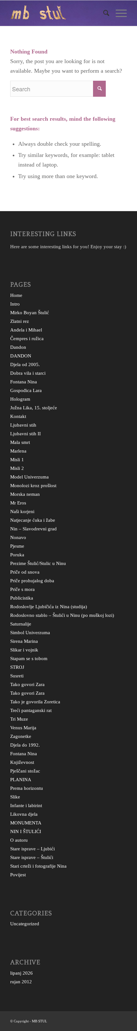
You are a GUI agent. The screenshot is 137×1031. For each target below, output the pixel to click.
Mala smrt (20, 442)
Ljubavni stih (23, 425)
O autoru (19, 840)
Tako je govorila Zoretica (35, 701)
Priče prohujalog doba (32, 580)
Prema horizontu (26, 788)
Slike (15, 796)
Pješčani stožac (25, 770)
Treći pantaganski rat (31, 710)
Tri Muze (19, 719)
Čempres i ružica (27, 338)
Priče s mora (22, 589)
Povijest (18, 874)
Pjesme (17, 546)
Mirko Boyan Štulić (29, 312)
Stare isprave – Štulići (31, 857)
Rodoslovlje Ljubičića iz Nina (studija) (48, 606)
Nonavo (18, 537)
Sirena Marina (24, 641)
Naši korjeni (22, 511)
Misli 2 (17, 468)
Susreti (17, 675)
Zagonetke (20, 736)
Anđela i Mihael (26, 329)
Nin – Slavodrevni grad (33, 528)
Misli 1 (17, 459)
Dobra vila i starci (28, 373)
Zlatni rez (19, 321)
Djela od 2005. (25, 364)
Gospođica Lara (26, 390)
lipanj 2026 (21, 973)
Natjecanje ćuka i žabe (32, 520)
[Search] (103, 13)
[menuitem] (103, 13)
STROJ (17, 667)
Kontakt (18, 416)
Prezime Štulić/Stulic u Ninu (38, 563)
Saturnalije (20, 623)
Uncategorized (24, 923)
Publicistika (21, 598)
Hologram (20, 399)
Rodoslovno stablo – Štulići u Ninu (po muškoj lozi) (62, 615)
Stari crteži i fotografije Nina (38, 866)
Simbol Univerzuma (30, 632)
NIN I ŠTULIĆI (25, 831)
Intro (15, 304)
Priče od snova (25, 572)
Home (16, 295)
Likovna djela (24, 814)
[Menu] (118, 13)
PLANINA (20, 779)
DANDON (20, 355)
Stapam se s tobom (28, 658)
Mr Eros (18, 502)
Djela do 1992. (25, 745)
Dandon (18, 347)
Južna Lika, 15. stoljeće (33, 407)
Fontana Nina (23, 381)
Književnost (22, 762)
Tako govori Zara (27, 684)
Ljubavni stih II (25, 433)
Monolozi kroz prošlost (33, 485)
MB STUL (39, 1021)
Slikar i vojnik (24, 649)
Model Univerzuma (29, 476)
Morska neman (25, 494)
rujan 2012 (21, 981)
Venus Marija (23, 727)
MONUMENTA (25, 822)
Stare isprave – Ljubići (32, 848)
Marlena (18, 451)
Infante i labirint (26, 805)
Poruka (17, 554)
